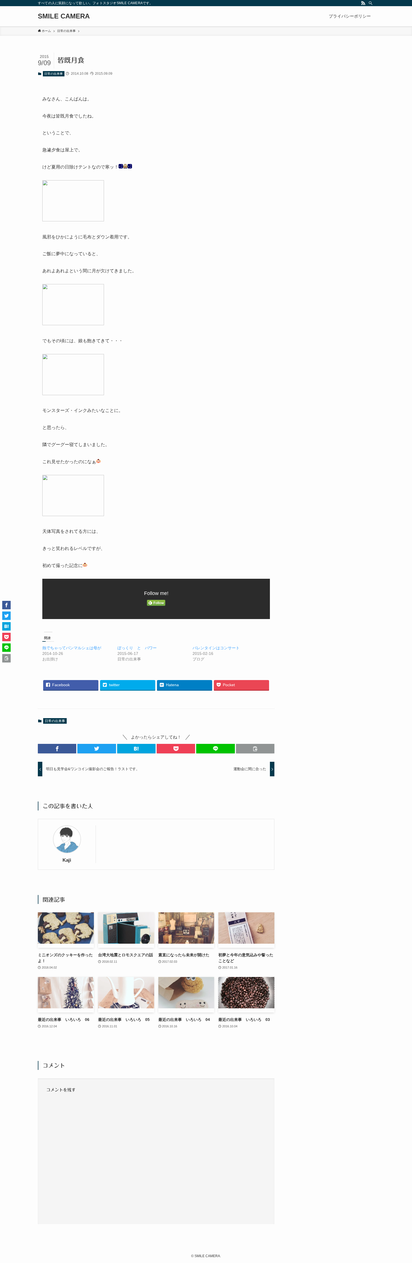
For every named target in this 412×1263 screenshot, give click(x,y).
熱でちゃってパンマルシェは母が (71, 648)
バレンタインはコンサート (216, 648)
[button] (57, 748)
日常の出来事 (53, 73)
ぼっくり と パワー (137, 648)
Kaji (67, 860)
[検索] (370, 3)
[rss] (363, 3)
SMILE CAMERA (64, 16)
